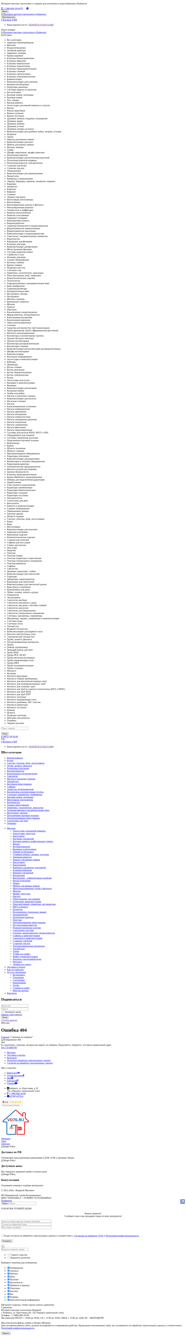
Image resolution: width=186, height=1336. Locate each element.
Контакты (12, 1057)
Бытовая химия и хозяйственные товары (33, 841)
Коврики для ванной (23, 873)
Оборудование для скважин (26, 899)
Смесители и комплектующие (27, 938)
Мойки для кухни (21, 893)
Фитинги (17, 962)
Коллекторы (19, 875)
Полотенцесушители (23, 917)
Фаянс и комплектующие (25, 956)
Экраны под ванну (22, 964)
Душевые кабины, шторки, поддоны (31, 854)
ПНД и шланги (20, 907)
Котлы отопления (21, 880)
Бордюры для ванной (23, 838)
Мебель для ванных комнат (26, 886)
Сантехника (19, 980)
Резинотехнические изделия (27, 927)
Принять (6, 1333)
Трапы (16, 951)
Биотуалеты (19, 836)
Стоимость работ (21, 988)
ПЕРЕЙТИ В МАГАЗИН (41, 25)
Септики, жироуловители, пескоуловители (34, 933)
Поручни (17, 920)
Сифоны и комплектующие (26, 935)
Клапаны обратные (22, 870)
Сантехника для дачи (23, 930)
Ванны (16, 844)
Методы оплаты (21, 990)
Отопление (18, 977)
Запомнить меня (13, 1012)
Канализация (19, 865)
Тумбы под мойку (22, 954)
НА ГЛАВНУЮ (9, 1047)
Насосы (16, 896)
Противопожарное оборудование (29, 922)
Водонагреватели (21, 846)
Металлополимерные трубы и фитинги (32, 888)
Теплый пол (19, 948)
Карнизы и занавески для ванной (29, 867)
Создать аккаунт (9, 1020)
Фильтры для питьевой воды (27, 959)
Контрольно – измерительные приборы (32, 878)
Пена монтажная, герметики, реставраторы (34, 904)
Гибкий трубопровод (23, 852)
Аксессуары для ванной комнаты (29, 831)
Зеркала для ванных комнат (26, 859)
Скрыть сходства (18, 1255)
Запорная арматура (22, 857)
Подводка (18, 909)
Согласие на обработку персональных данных (30, 1063)
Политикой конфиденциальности (122, 1235)
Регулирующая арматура (25, 925)
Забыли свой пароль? (11, 1014)
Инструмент (19, 862)
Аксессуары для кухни (24, 833)
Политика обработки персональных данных (29, 1060)
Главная (5, 1037)
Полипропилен (20, 914)
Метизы (17, 891)
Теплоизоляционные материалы (29, 946)
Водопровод (19, 975)
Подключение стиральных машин (29, 912)
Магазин (11, 1052)
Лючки (16, 883)
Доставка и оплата (16, 1055)
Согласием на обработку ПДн (88, 1235)
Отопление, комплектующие (27, 901)
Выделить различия (20, 1257)
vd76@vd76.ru (16, 1096)
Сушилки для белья (22, 941)
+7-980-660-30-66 (11, 8)
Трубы (16, 985)
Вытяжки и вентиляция (24, 849)
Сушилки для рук (21, 943)
